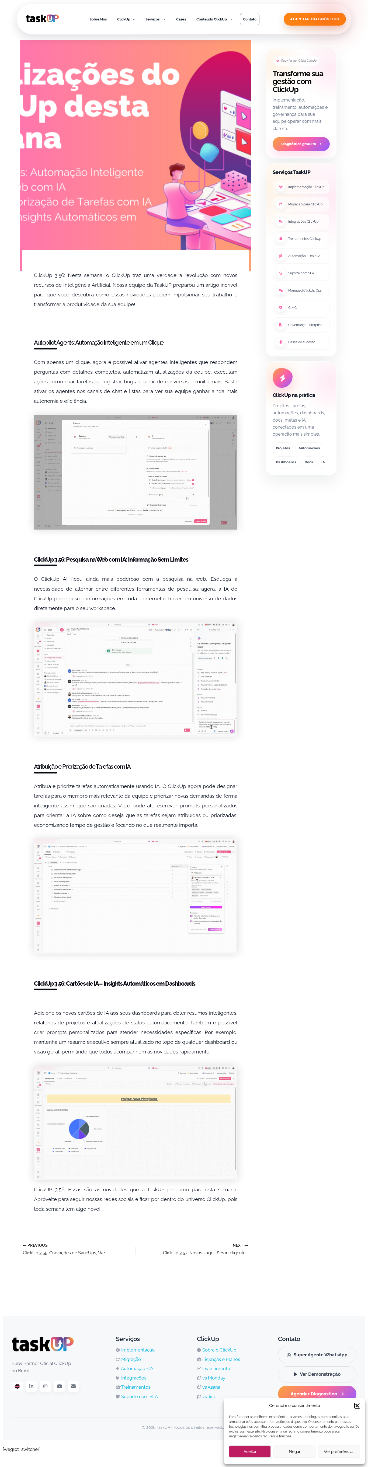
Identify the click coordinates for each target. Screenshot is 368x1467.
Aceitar (250, 1451)
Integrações (133, 1378)
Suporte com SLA (301, 273)
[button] (357, 1405)
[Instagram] (45, 1386)
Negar (294, 1451)
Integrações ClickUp (303, 221)
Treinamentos (135, 1387)
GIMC (292, 308)
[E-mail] (73, 1386)
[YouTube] (59, 1386)
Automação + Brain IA (304, 256)
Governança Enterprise (305, 325)
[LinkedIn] (31, 1386)
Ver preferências (339, 1451)
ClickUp (123, 19)
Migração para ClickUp (305, 204)
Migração (130, 1359)
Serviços (152, 19)
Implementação (137, 1350)
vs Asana (210, 1387)
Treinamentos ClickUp (304, 239)
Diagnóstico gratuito (298, 144)
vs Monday (213, 1378)
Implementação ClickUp (306, 187)
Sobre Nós (98, 19)
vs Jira (208, 1396)
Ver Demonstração (320, 1374)
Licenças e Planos (220, 1359)
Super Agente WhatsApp (321, 1354)
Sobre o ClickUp (218, 1350)
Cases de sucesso (301, 342)
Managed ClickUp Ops (305, 290)
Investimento (215, 1368)
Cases (181, 19)
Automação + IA (136, 1368)
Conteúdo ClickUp (211, 19)
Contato (249, 19)
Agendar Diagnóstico (314, 1393)
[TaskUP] (42, 19)
